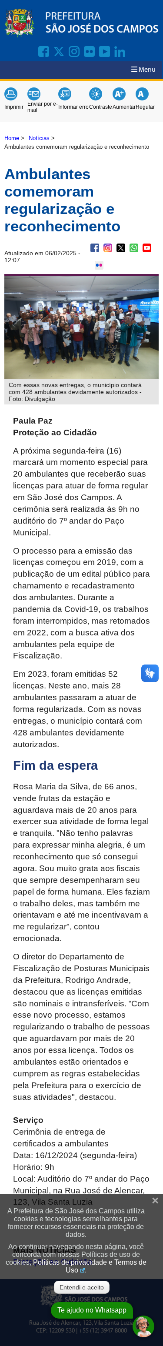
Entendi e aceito (82, 1287)
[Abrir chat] (143, 1326)
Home (11, 138)
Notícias (39, 138)
